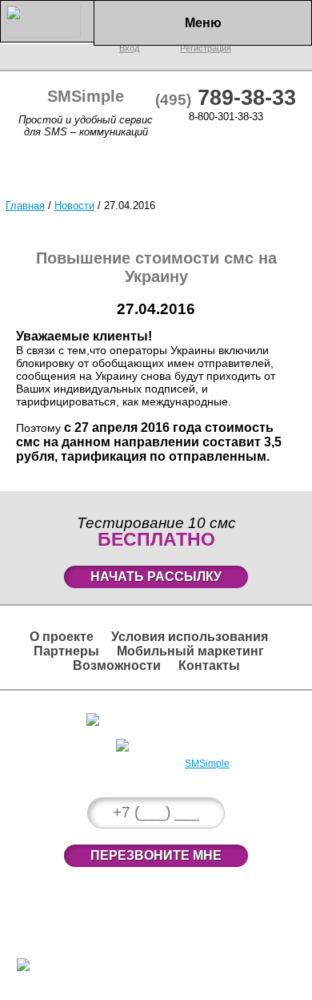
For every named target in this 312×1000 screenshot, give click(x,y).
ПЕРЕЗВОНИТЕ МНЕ (156, 855)
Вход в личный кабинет (164, 717)
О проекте (62, 636)
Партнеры (66, 651)
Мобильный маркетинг (190, 651)
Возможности (117, 665)
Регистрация (164, 742)
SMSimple (207, 763)
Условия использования (189, 636)
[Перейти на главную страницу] (47, 34)
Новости (74, 206)
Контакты (209, 665)
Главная (25, 206)
